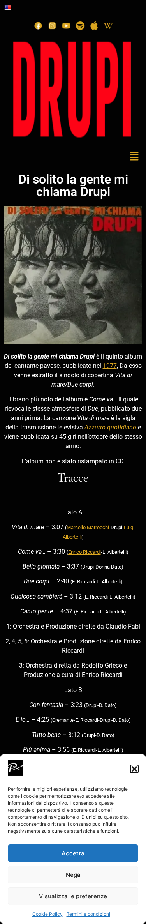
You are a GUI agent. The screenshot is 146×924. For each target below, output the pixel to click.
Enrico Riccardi (84, 552)
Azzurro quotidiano (110, 427)
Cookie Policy (47, 914)
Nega (73, 874)
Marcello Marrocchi (88, 527)
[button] (134, 769)
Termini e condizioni (88, 914)
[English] (7, 8)
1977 (110, 365)
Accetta (73, 853)
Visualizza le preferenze (73, 896)
